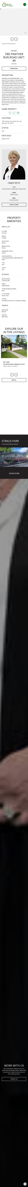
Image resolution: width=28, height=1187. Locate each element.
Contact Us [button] (14, 1079)
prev (12, 39)
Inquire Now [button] (14, 68)
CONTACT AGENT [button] (14, 204)
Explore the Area (14, 473)
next (16, 39)
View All (14, 380)
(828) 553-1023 (14, 194)
